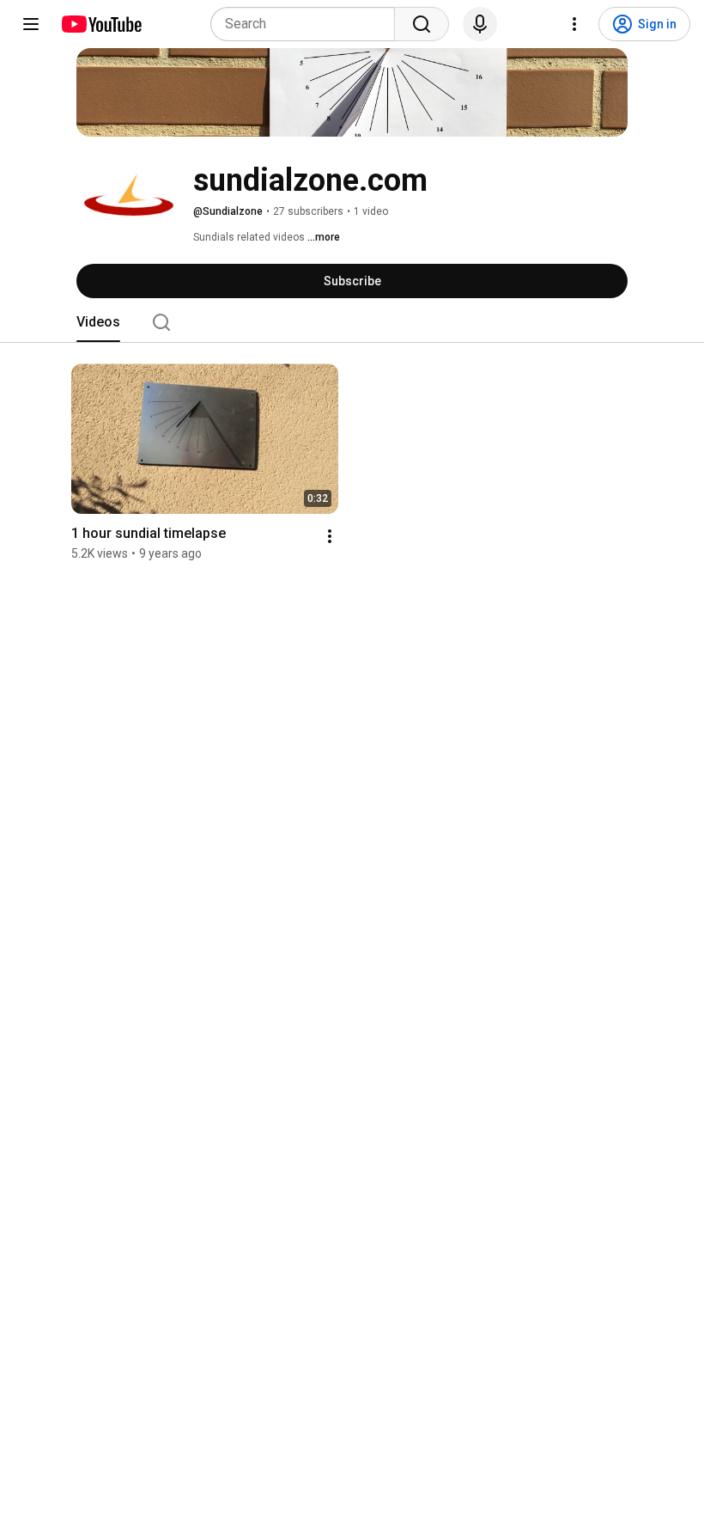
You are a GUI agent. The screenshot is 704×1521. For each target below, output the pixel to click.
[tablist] (352, 322)
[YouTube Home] (101, 24)
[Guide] (31, 24)
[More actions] (330, 536)
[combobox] (308, 24)
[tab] (98, 322)
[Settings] (574, 24)
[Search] (421, 24)
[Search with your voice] (480, 24)
